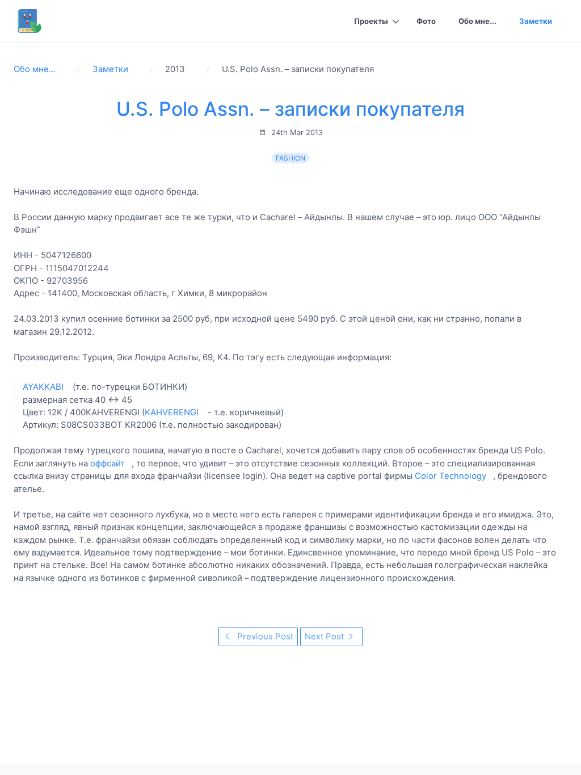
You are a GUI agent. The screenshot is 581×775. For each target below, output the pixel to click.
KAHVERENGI (172, 412)
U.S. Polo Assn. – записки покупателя (290, 108)
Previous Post (264, 636)
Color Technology (450, 475)
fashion (290, 158)
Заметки (535, 21)
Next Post (325, 636)
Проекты (371, 21)
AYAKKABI (43, 386)
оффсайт (107, 463)
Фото (426, 21)
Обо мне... (477, 21)
